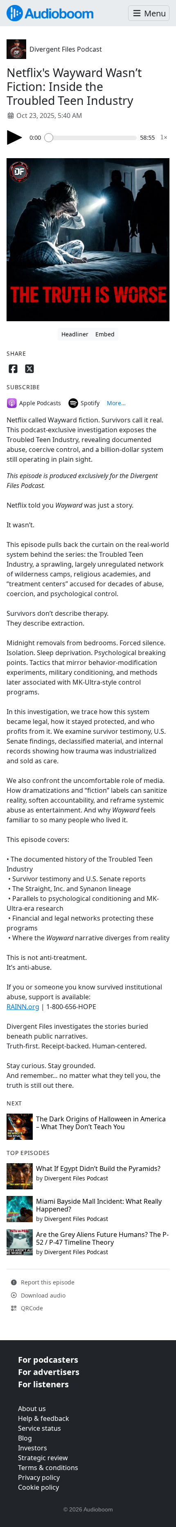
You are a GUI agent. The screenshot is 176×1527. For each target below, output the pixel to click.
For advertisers (48, 1371)
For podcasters (48, 1359)
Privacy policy (39, 1477)
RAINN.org (23, 1006)
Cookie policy (38, 1487)
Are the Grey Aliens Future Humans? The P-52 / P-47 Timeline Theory (102, 1238)
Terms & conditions (48, 1467)
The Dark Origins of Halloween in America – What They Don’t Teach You (101, 1122)
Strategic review (43, 1457)
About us (32, 1408)
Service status (39, 1428)
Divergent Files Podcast (65, 49)
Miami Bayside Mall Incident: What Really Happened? (99, 1205)
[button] (148, 13)
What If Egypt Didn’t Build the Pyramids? (98, 1168)
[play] (15, 137)
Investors (32, 1447)
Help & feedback (43, 1418)
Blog (25, 1438)
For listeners (43, 1384)
